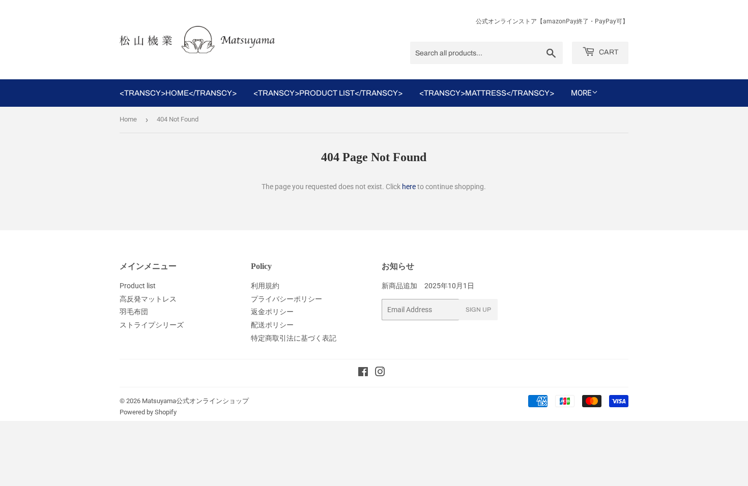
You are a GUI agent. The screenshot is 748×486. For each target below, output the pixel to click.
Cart (607, 52)
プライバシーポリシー (286, 299)
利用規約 (265, 286)
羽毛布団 (134, 312)
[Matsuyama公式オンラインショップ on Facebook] (363, 373)
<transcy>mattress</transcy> (486, 93)
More (581, 93)
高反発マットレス (148, 299)
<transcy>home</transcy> (178, 93)
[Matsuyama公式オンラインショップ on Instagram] (380, 373)
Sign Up (478, 309)
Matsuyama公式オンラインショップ (195, 401)
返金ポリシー (272, 312)
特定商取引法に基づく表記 (293, 338)
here (409, 187)
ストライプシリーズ (152, 325)
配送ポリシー (272, 325)
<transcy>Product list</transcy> (327, 93)
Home (128, 119)
